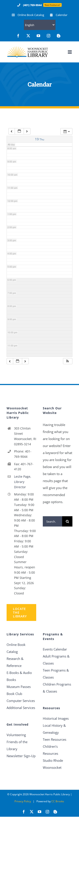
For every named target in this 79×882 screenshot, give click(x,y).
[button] (67, 361)
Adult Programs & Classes (56, 659)
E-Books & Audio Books (19, 676)
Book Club (14, 693)
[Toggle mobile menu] (70, 52)
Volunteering (16, 735)
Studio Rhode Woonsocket (53, 764)
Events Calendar (55, 649)
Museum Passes (19, 686)
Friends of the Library (17, 745)
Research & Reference (15, 662)
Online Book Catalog (16, 648)
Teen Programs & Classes (56, 673)
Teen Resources (54, 739)
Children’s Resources (50, 750)
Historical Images (56, 718)
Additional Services (21, 707)
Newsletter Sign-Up (21, 756)
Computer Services (21, 700)
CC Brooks (57, 801)
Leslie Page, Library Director (22, 481)
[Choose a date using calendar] (19, 131)
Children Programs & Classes (57, 687)
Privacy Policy (22, 801)
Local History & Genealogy (54, 729)
